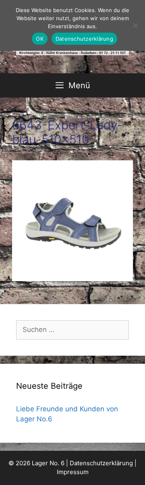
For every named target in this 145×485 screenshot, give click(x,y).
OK (40, 38)
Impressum (73, 472)
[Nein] (135, 25)
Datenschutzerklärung (101, 463)
